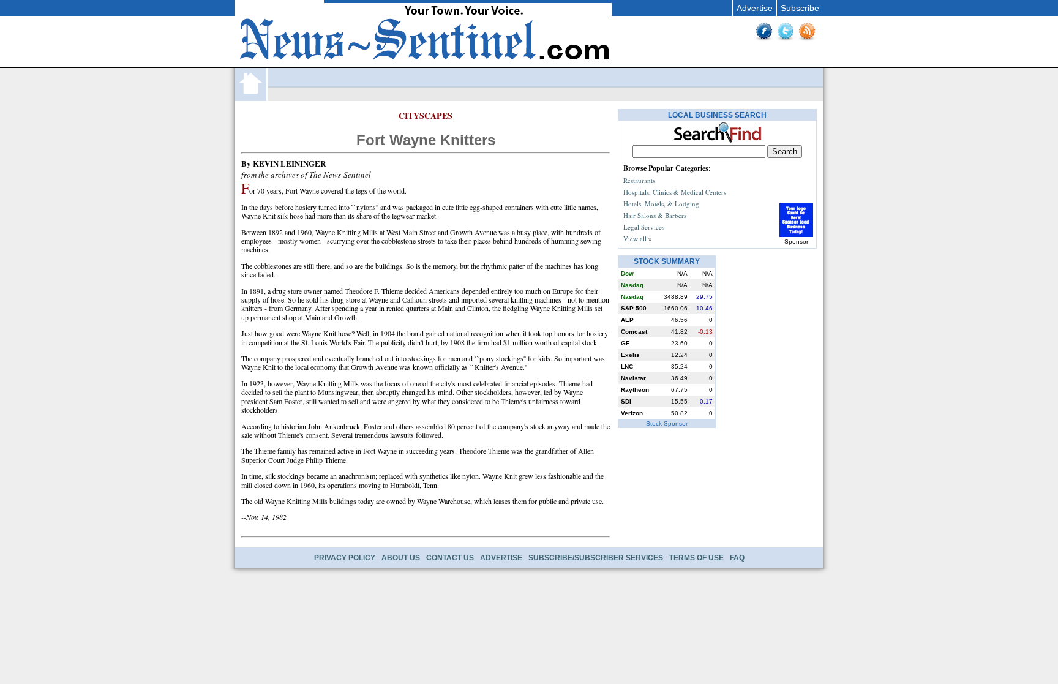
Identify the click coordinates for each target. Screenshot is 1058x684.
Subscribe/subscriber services (595, 558)
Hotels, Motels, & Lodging (661, 203)
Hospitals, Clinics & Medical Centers (674, 192)
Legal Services (643, 226)
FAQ (737, 558)
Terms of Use (696, 558)
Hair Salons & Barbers (654, 215)
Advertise (755, 8)
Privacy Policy (344, 558)
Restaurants (639, 180)
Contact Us (450, 558)
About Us (400, 558)
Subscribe (800, 8)
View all (635, 238)
